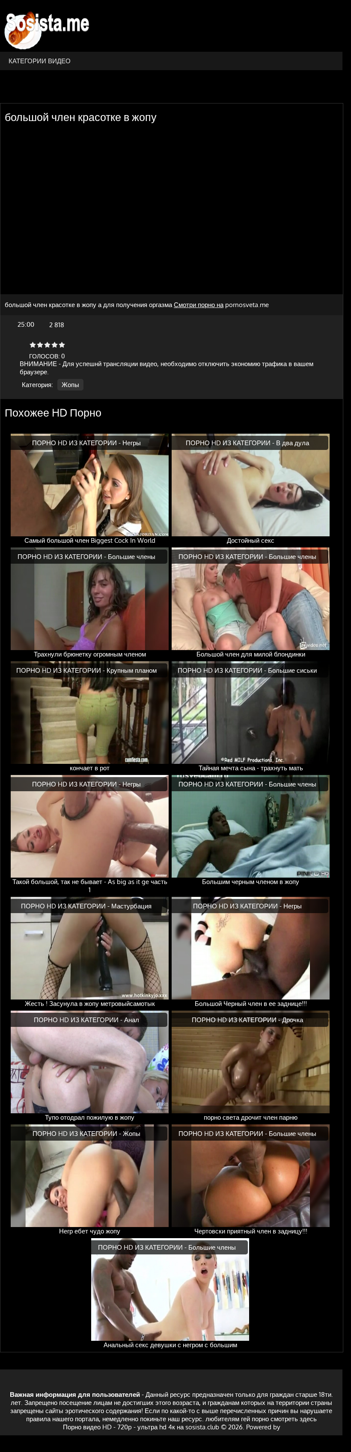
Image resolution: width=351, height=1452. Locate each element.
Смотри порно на (198, 305)
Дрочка (292, 1020)
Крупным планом (132, 670)
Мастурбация (131, 906)
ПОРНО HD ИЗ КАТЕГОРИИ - (77, 443)
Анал (131, 1020)
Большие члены (131, 557)
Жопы (70, 385)
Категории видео (40, 61)
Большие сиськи (292, 670)
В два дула (292, 443)
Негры (131, 443)
